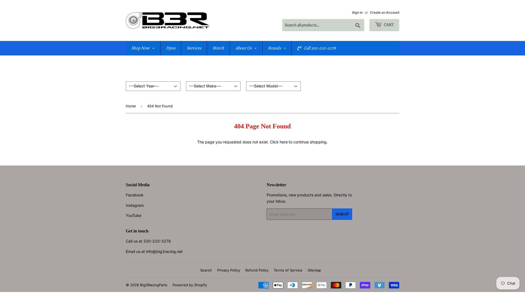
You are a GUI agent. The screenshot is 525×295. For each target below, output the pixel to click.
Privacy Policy (228, 270)
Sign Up (342, 214)
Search (206, 270)
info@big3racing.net (164, 251)
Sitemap (314, 270)
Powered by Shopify (190, 285)
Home (131, 106)
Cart (388, 24)
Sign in (357, 12)
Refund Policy (257, 270)
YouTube (133, 215)
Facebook (135, 195)
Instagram (135, 205)
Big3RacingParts (153, 285)
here (284, 142)
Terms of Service (288, 270)
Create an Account (384, 12)
